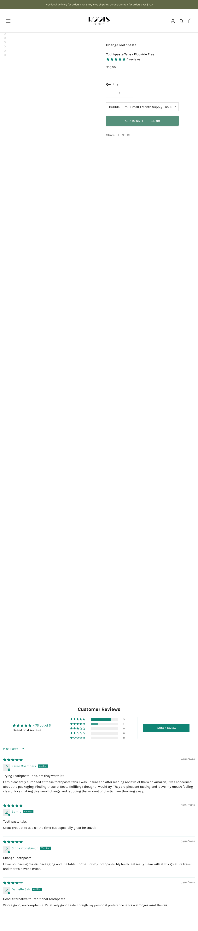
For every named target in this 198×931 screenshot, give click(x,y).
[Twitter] (123, 135)
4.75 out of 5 (42, 725)
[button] (116, 59)
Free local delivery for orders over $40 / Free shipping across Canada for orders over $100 (99, 4)
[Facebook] (118, 135)
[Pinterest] (128, 135)
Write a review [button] (166, 728)
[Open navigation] (8, 20)
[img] (13, 760)
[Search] (182, 21)
